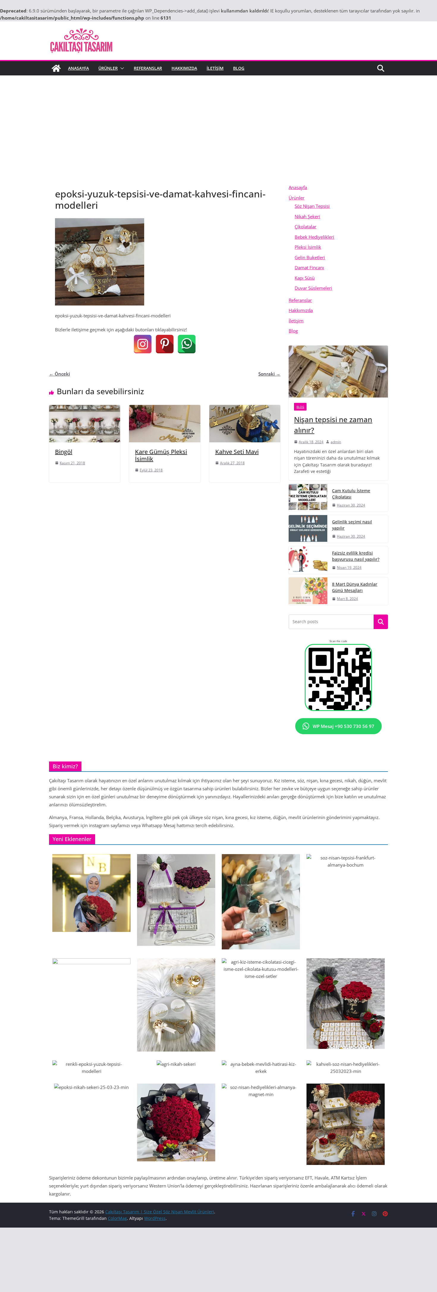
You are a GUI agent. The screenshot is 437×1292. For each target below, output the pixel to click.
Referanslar (148, 68)
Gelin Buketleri (310, 257)
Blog (238, 68)
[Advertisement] (218, 137)
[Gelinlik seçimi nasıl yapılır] (308, 529)
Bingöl (63, 452)
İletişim (215, 68)
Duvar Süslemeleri (313, 288)
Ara (381, 622)
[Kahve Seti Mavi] (244, 408)
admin (336, 441)
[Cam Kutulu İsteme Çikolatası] (308, 498)
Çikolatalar (305, 226)
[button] (121, 68)
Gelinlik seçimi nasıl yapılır (352, 525)
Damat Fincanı (309, 267)
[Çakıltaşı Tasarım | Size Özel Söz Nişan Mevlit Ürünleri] (56, 68)
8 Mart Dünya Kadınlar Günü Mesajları (354, 587)
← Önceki (59, 374)
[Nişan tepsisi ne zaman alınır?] (338, 372)
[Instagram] (142, 344)
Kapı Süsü (305, 278)
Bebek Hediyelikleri (314, 237)
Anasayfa (78, 68)
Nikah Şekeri (307, 216)
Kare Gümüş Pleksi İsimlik (161, 455)
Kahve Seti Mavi (237, 452)
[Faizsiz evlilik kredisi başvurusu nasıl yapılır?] (308, 560)
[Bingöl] (84, 408)
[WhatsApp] (186, 344)
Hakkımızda (184, 68)
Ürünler (108, 68)
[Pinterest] (164, 344)
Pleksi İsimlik (308, 247)
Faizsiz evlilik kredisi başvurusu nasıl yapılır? (355, 556)
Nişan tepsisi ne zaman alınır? (333, 424)
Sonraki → (269, 374)
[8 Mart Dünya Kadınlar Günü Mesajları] (308, 591)
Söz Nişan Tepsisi (312, 206)
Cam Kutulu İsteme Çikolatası (351, 494)
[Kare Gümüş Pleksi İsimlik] (164, 408)
